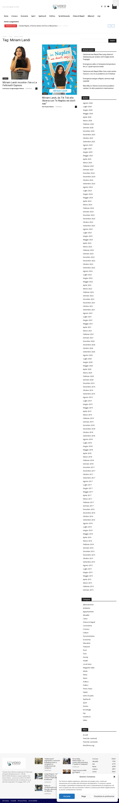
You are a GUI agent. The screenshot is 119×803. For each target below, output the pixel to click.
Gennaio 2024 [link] (88, 211)
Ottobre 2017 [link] (88, 474)
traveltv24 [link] (86, 717)
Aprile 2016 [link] (87, 537)
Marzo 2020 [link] (87, 373)
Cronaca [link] (86, 629)
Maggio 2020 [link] (88, 366)
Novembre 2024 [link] (89, 176)
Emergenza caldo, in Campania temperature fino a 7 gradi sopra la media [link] (99, 65)
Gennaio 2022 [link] (88, 296)
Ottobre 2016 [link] (88, 516)
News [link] (85, 675)
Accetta (66, 796)
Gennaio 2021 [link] (88, 338)
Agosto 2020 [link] (88, 355)
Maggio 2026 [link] (88, 113)
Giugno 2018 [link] (88, 446)
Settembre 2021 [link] (89, 310)
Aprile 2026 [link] (87, 117)
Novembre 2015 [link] (89, 555)
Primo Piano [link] (87, 689)
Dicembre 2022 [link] (88, 257)
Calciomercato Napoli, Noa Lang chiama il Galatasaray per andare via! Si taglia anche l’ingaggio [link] (98, 56)
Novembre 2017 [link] (89, 471)
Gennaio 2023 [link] (88, 254)
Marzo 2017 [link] (87, 499)
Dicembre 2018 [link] (88, 425)
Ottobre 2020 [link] (88, 348)
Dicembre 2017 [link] (88, 467)
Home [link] (5, 36)
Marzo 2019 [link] (87, 415)
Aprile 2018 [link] (87, 453)
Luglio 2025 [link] (87, 148)
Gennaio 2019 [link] (88, 422)
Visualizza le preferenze (104, 796)
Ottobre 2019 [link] (88, 390)
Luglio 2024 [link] (87, 190)
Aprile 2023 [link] (87, 243)
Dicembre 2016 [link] (88, 509)
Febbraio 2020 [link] (88, 376)
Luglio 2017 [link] (87, 485)
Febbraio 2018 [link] (88, 460)
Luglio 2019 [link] (87, 401)
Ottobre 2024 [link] (88, 180)
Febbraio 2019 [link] (88, 418)
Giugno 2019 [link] (88, 404)
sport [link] (85, 703)
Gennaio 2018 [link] (88, 464)
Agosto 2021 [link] (88, 313)
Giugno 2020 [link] (88, 362)
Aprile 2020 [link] (87, 369)
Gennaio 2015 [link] (88, 590)
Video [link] (85, 720)
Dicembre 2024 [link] (88, 173)
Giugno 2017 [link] (88, 488)
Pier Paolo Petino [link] (48, 107)
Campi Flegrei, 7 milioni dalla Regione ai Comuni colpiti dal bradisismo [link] (52, 776)
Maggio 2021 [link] (88, 324)
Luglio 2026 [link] (87, 106)
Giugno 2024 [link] (88, 194)
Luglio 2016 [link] (87, 527)
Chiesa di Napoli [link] (89, 622)
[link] (116, 3)
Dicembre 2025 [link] (88, 131)
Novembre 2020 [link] (89, 345)
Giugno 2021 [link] (88, 320)
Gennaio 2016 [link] (88, 548)
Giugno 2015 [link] (88, 572)
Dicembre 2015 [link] (88, 551)
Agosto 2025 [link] (88, 145)
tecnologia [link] (87, 710)
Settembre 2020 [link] (89, 352)
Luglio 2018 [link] (87, 443)
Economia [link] (87, 640)
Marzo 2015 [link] (87, 583)
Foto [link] (85, 654)
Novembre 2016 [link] (89, 513)
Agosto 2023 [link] (88, 229)
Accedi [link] (85, 735)
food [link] (85, 650)
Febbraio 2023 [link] (88, 250)
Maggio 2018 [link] (88, 450)
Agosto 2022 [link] (88, 271)
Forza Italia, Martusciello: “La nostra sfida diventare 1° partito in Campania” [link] (80, 761)
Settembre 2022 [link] (89, 268)
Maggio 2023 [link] (88, 240)
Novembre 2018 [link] (89, 429)
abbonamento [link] (88, 604)
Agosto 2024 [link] (88, 187)
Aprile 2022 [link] (87, 285)
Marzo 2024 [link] (87, 204)
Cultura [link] (5, 78)
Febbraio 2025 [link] (88, 166)
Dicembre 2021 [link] (88, 299)
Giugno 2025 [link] (88, 152)
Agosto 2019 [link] (88, 397)
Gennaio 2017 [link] (88, 506)
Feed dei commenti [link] (90, 742)
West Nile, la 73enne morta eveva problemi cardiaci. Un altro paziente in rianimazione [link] (98, 87)
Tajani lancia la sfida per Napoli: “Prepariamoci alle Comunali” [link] (79, 773)
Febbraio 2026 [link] (88, 124)
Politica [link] (85, 682)
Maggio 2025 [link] (88, 155)
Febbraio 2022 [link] (88, 292)
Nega (83, 796)
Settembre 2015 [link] (89, 562)
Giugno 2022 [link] (88, 278)
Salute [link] (85, 692)
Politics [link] (85, 685)
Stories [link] (85, 706)
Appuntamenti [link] (88, 611)
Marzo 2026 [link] (87, 120)
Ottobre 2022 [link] (88, 264)
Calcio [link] (85, 618)
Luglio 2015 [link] (87, 569)
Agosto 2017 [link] (88, 481)
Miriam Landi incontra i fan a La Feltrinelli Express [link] (20, 84)
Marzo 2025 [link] (87, 162)
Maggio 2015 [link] (88, 576)
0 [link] (36, 88)
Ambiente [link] (86, 608)
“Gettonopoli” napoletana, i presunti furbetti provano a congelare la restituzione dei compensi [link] (52, 763)
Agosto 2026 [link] (88, 103)
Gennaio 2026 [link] (88, 127)
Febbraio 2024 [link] (88, 208)
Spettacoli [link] (86, 699)
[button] (114, 777)
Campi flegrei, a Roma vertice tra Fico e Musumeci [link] (38, 26)
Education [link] (86, 643)
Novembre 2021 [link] (89, 303)
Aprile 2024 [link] (87, 201)
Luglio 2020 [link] (87, 359)
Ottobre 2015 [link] (88, 558)
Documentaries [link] (89, 636)
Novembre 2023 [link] (89, 219)
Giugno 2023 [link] (88, 236)
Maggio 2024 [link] (88, 197)
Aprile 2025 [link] (87, 159)
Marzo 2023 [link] (87, 247)
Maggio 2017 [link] (88, 492)
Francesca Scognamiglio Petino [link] (13, 88)
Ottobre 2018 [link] (88, 432)
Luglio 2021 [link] (87, 317)
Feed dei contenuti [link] (90, 738)
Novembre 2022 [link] (89, 261)
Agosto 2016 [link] (88, 523)
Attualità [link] (86, 615)
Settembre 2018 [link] (89, 436)
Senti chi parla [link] (88, 696)
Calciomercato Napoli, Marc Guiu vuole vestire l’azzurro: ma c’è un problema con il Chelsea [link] (99, 72)
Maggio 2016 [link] (88, 534)
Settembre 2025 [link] (89, 141)
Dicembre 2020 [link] (88, 341)
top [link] (84, 713)
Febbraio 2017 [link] (88, 502)
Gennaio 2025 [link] (88, 169)
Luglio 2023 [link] (87, 233)
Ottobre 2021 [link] (88, 306)
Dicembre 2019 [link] (88, 383)
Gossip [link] (85, 657)
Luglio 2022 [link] (87, 275)
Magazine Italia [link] (88, 668)
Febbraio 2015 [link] (88, 586)
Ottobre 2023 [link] (88, 222)
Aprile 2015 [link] (87, 579)
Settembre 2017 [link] (89, 478)
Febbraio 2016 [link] (88, 544)
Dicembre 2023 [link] (88, 215)
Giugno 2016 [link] (88, 530)
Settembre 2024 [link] (89, 183)
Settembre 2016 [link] (89, 520)
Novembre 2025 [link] (89, 134)
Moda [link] (85, 671)
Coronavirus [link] (87, 625)
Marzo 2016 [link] (87, 541)
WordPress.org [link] (88, 745)
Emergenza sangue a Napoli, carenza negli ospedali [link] (98, 80)
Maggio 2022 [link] (88, 282)
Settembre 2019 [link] (89, 394)
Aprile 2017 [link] (87, 495)
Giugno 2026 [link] (88, 110)
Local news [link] (87, 664)
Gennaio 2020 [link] (88, 380)
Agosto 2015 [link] (88, 565)
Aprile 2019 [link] (87, 411)
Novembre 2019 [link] (89, 387)
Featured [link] (86, 647)
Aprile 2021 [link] (87, 327)
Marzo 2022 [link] (87, 289)
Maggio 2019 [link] (88, 408)
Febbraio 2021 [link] (88, 334)
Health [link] (85, 661)
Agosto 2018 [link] (88, 439)
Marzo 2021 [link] (87, 331)
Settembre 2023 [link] (89, 226)
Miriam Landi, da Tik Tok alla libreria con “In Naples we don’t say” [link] (58, 100)
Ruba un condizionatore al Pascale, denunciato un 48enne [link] (51, 788)
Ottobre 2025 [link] (88, 138)
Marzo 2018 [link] (87, 457)
